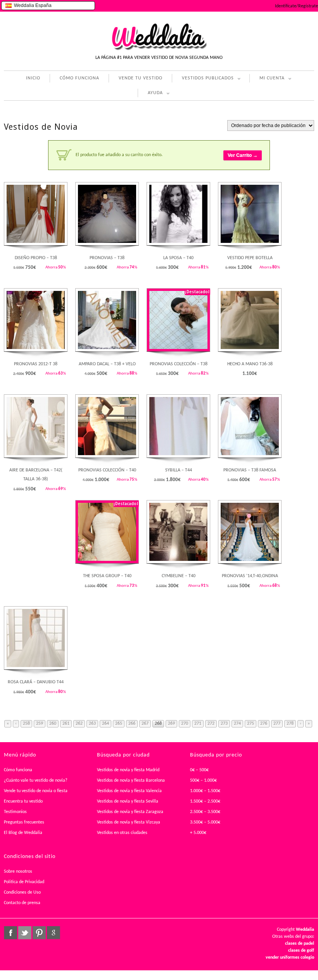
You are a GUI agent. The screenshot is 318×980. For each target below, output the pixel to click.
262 (79, 723)
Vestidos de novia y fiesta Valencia (129, 791)
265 (118, 723)
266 (131, 723)
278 (290, 723)
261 (65, 723)
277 (276, 723)
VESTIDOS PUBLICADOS (203, 79)
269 (171, 723)
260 (52, 723)
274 (237, 723)
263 (92, 723)
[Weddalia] (159, 49)
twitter (24, 932)
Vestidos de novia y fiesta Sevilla (127, 801)
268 (158, 723)
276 (263, 723)
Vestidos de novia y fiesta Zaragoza (130, 812)
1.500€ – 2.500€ (205, 801)
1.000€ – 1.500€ (205, 791)
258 (26, 723)
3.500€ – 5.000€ (205, 822)
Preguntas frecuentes (24, 822)
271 (197, 723)
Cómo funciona (18, 770)
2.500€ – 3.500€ (205, 812)
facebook (10, 932)
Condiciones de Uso (22, 892)
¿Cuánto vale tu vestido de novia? (35, 780)
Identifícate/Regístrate (296, 6)
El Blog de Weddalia (23, 832)
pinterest (39, 932)
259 (39, 723)
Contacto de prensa (22, 903)
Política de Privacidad (24, 882)
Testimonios (15, 812)
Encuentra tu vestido (23, 801)
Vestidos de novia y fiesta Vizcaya (128, 822)
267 (145, 723)
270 (184, 723)
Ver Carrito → (243, 155)
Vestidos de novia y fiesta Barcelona (131, 780)
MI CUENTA (267, 79)
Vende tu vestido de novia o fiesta (35, 791)
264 (105, 723)
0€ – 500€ (199, 770)
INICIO (33, 78)
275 (250, 723)
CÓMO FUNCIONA (79, 78)
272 (210, 723)
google (53, 932)
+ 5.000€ (198, 832)
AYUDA (150, 94)
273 (224, 723)
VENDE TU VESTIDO (140, 78)
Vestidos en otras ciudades (122, 832)
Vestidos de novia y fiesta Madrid (128, 770)
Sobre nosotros (18, 871)
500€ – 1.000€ (203, 780)
